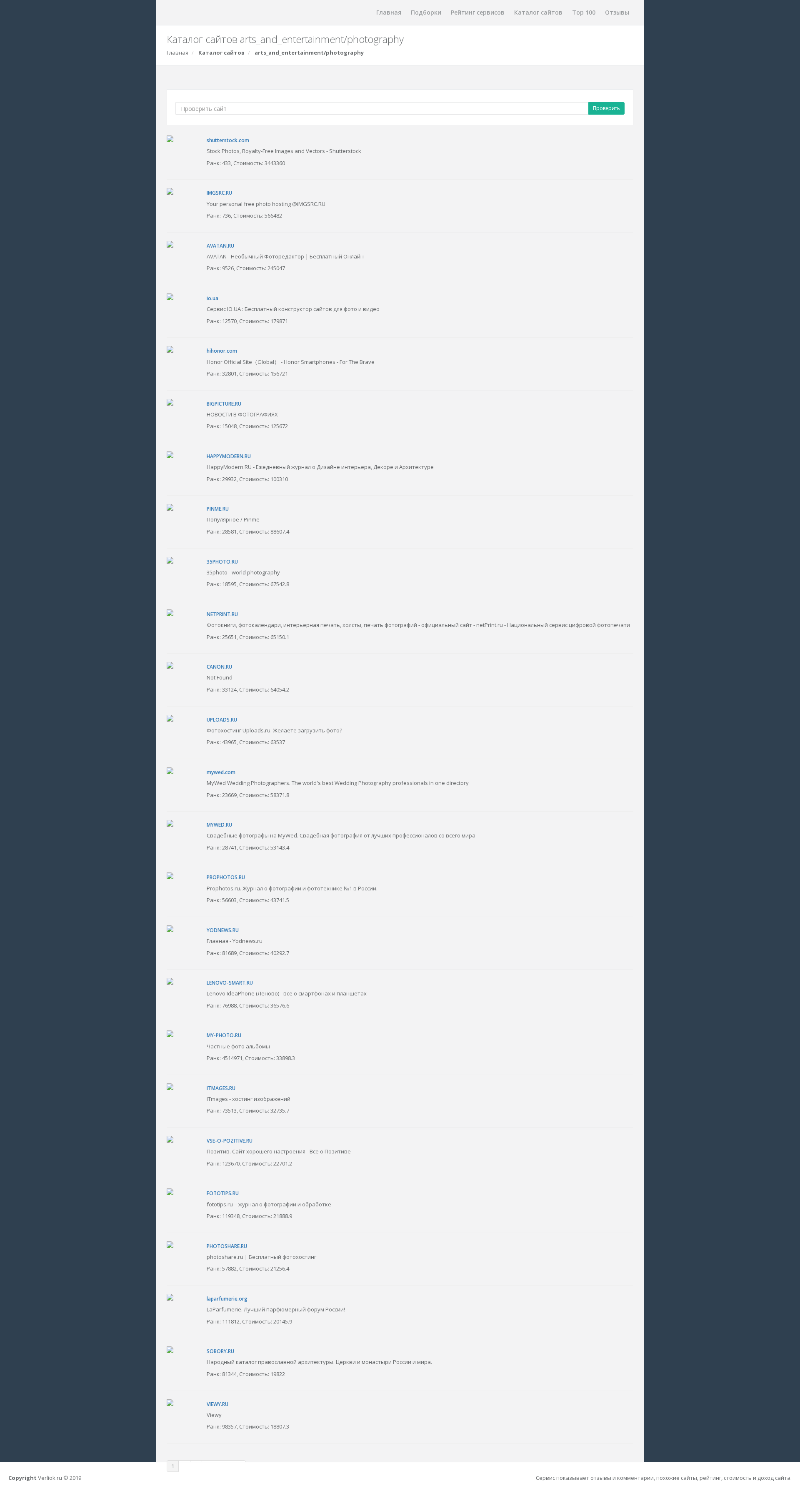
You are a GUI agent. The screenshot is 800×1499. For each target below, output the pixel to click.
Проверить (606, 108)
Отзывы (617, 12)
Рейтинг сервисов (478, 12)
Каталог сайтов (538, 12)
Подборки (426, 12)
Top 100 (583, 12)
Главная (388, 12)
